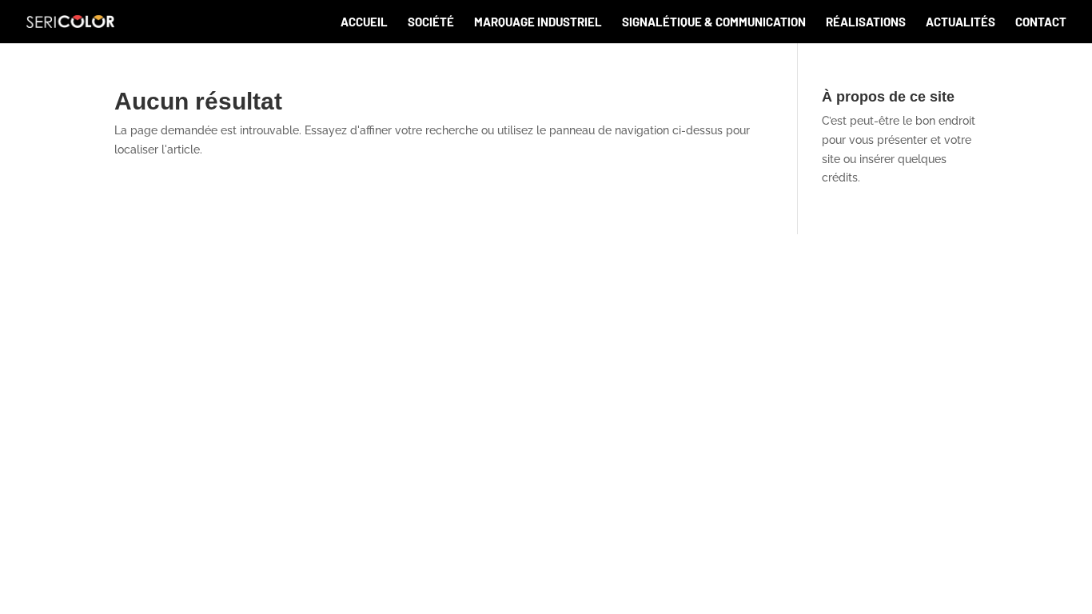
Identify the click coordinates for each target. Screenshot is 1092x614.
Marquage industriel (538, 22)
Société (431, 22)
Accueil (364, 22)
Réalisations (866, 22)
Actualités (960, 22)
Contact (1040, 22)
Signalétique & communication (714, 22)
